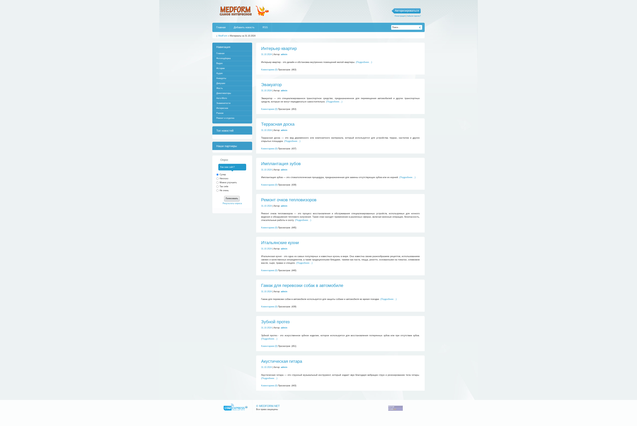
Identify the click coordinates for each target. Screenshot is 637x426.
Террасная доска (277, 124)
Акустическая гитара (281, 361)
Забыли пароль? (414, 16)
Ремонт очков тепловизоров (289, 199)
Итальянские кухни (280, 242)
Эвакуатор (271, 84)
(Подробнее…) (364, 62)
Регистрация (400, 16)
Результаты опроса (232, 203)
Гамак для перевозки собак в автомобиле (302, 285)
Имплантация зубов (281, 163)
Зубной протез (275, 321)
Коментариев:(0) (269, 69)
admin (284, 54)
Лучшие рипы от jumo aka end (243, 10)
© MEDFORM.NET (268, 406)
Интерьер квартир (279, 48)
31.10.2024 (266, 54)
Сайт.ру (236, 407)
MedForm (222, 36)
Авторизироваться (407, 10)
